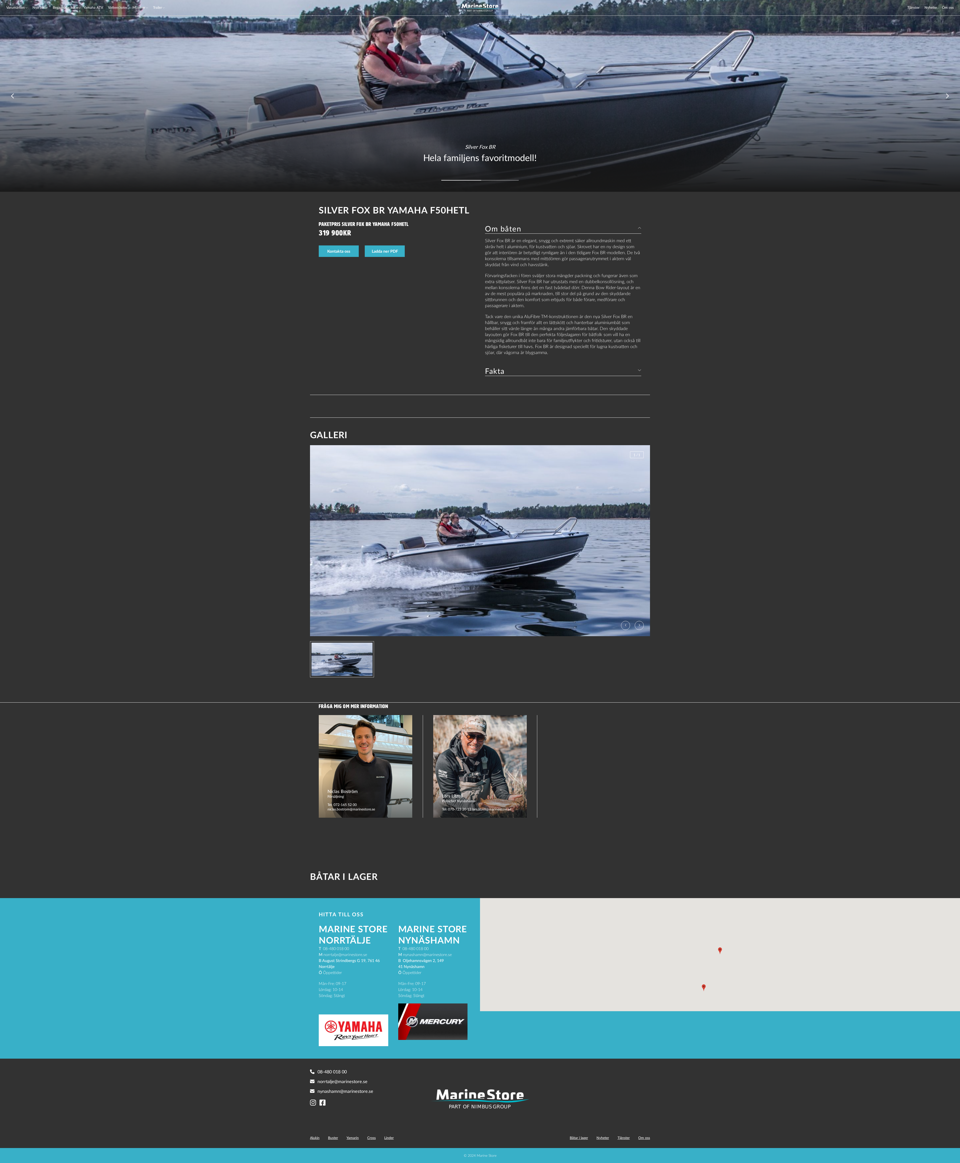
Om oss (948, 7)
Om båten (503, 228)
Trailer (157, 7)
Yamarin (352, 1137)
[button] (720, 951)
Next (947, 95)
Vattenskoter (118, 7)
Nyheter (930, 7)
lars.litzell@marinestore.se (491, 809)
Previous (12, 95)
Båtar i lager (579, 1137)
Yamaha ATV (93, 7)
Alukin (315, 1137)
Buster (333, 1137)
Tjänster (913, 7)
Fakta (495, 371)
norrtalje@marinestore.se (343, 1081)
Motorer (138, 7)
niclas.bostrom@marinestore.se (351, 809)
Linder (389, 1137)
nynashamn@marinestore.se (345, 1091)
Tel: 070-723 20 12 (456, 809)
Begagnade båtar (65, 7)
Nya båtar (40, 7)
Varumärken (15, 7)
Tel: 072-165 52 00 (342, 804)
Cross (371, 1137)
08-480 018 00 (332, 1072)
